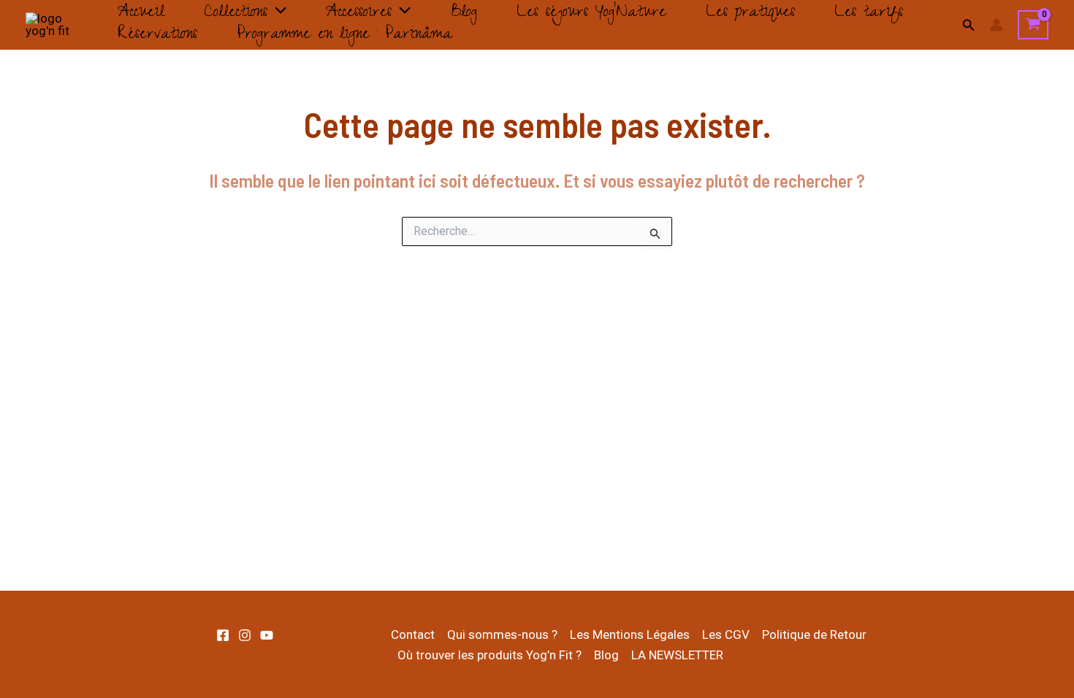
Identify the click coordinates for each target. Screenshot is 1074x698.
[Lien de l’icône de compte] (996, 24)
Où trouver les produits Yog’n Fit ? (489, 655)
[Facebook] (222, 635)
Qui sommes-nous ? (502, 634)
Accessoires (359, 14)
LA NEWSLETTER (677, 655)
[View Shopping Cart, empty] (1033, 24)
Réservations (157, 36)
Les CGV (726, 634)
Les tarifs (868, 14)
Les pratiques (750, 14)
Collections (235, 14)
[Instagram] (244, 635)
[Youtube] (266, 635)
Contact (413, 634)
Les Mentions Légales (630, 634)
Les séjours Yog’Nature (591, 14)
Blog (463, 14)
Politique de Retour (814, 634)
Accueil (141, 14)
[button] (276, 14)
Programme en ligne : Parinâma (344, 36)
